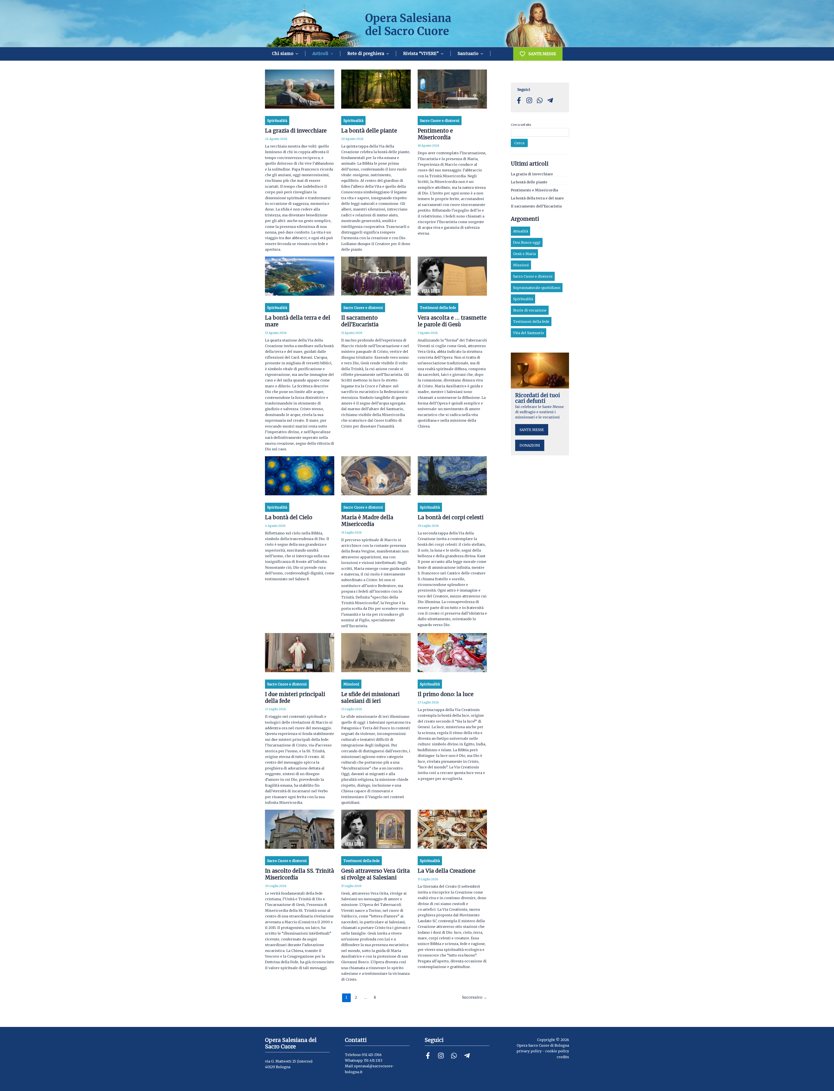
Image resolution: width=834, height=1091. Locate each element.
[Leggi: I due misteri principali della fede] (299, 652)
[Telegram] (467, 1055)
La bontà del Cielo (288, 517)
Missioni (351, 684)
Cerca (519, 143)
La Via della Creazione (446, 870)
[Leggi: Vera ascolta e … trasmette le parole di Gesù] (452, 276)
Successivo (474, 997)
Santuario (468, 53)
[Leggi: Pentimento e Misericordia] (452, 88)
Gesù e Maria (524, 254)
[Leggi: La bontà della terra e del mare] (299, 276)
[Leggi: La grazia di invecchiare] (299, 88)
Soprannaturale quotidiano (536, 287)
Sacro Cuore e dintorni (439, 120)
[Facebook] (428, 1055)
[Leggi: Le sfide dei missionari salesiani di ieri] (375, 652)
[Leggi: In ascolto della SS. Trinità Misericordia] (299, 829)
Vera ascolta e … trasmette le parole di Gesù (452, 321)
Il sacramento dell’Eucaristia (360, 321)
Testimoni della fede (438, 307)
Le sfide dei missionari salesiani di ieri (370, 697)
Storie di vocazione (529, 310)
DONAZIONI (530, 445)
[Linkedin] (454, 1055)
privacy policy (529, 1051)
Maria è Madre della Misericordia (367, 520)
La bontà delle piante (369, 130)
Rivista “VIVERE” (421, 53)
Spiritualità (277, 120)
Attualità (520, 231)
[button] (295, 53)
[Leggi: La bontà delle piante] (375, 88)
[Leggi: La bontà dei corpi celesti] (452, 475)
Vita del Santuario (528, 333)
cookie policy (557, 1051)
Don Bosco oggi (526, 242)
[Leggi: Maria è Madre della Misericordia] (375, 475)
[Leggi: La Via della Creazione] (452, 829)
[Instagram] (441, 1055)
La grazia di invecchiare (296, 130)
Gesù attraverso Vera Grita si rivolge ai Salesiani (375, 874)
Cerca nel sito (521, 125)
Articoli (320, 53)
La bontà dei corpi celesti (450, 517)
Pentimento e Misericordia (435, 134)
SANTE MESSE (542, 53)
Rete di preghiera (365, 53)
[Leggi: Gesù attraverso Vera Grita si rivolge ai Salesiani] (375, 829)
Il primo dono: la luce (445, 694)
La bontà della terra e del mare (537, 198)
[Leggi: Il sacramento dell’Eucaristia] (375, 276)
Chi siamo (282, 53)
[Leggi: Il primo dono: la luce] (452, 652)
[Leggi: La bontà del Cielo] (299, 475)
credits (563, 1057)
